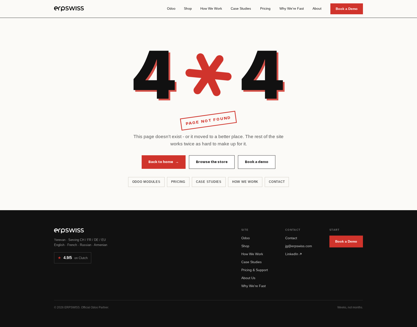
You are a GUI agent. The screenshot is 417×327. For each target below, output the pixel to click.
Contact (277, 182)
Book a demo (256, 162)
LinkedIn (292, 254)
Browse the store (212, 162)
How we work (245, 182)
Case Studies (251, 262)
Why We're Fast (253, 286)
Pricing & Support (254, 270)
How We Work (252, 254)
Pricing (178, 182)
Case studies (209, 182)
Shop (245, 246)
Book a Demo (347, 9)
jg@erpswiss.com (298, 246)
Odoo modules (146, 182)
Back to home (163, 162)
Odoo (245, 238)
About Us (248, 278)
